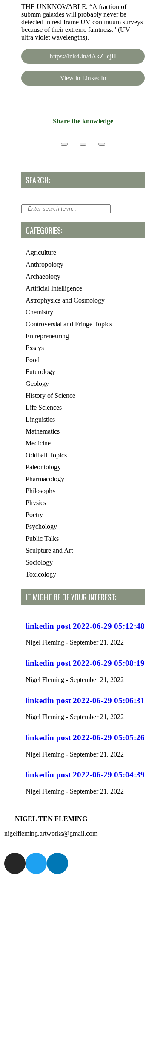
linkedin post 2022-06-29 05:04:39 (85, 774)
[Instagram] (15, 863)
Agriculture (41, 252)
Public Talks (42, 538)
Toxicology (41, 574)
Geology (37, 383)
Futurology (40, 371)
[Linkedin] (57, 863)
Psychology (41, 526)
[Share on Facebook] (64, 144)
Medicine (38, 443)
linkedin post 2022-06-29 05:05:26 (85, 737)
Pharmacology (45, 478)
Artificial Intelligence (54, 288)
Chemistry (39, 312)
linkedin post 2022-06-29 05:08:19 (85, 663)
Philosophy (41, 490)
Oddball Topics (46, 455)
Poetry (34, 514)
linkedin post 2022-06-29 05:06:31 (85, 700)
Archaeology (43, 276)
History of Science (50, 395)
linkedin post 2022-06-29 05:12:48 (85, 626)
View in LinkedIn (83, 77)
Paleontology (43, 467)
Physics (36, 502)
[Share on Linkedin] (101, 144)
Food (33, 359)
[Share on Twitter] (83, 144)
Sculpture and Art (49, 550)
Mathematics (43, 431)
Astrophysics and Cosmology (65, 300)
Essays (35, 347)
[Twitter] (36, 863)
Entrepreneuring (47, 336)
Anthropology (44, 264)
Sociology (39, 562)
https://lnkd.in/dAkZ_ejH (83, 56)
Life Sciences (44, 407)
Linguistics (40, 419)
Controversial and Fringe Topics (69, 324)
